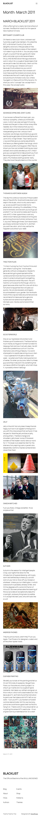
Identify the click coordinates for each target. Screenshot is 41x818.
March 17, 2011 (7, 754)
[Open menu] (36, 3)
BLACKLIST (8, 3)
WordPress (34, 814)
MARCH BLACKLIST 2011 (19, 21)
